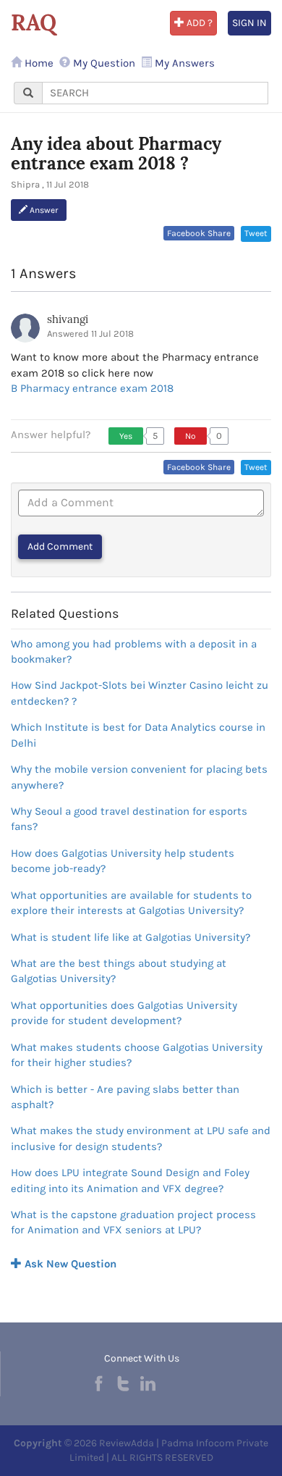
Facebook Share (199, 233)
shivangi (67, 319)
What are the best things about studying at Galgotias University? (118, 971)
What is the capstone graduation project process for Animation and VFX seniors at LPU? (133, 1222)
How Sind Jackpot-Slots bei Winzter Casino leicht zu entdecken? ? (139, 693)
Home (38, 63)
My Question (102, 63)
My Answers (183, 63)
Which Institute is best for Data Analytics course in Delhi (138, 735)
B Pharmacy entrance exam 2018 (92, 388)
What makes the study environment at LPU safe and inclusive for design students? (140, 1138)
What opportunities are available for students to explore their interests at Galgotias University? (131, 903)
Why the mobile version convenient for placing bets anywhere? (139, 777)
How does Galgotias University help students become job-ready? (122, 861)
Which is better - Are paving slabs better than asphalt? (125, 1097)
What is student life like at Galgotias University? (130, 937)
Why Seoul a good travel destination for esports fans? (129, 819)
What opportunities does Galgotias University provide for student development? (124, 1013)
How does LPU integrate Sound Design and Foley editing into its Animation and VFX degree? (130, 1180)
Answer (43, 210)
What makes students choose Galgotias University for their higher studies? (136, 1055)
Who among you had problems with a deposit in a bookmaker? (134, 651)
